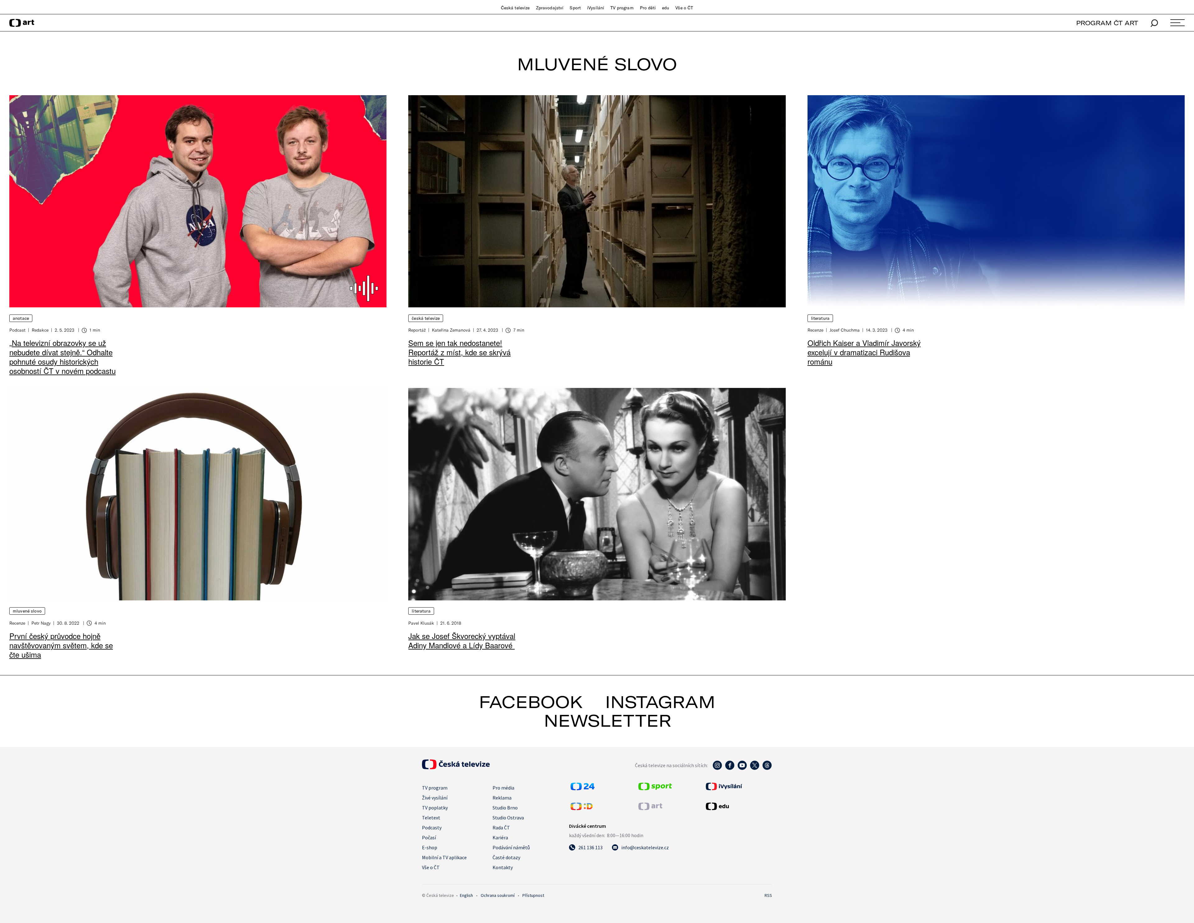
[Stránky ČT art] (650, 808)
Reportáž (417, 330)
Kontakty (503, 867)
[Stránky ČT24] (583, 788)
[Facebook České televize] (730, 768)
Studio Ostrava (508, 817)
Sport (575, 8)
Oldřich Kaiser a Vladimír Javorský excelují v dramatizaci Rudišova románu (864, 352)
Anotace (21, 318)
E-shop (429, 847)
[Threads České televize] (767, 768)
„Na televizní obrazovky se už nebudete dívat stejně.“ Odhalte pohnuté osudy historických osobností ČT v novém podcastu (62, 356)
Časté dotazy (506, 857)
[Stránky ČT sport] (655, 788)
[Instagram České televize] (717, 768)
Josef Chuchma (845, 330)
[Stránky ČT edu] (738, 806)
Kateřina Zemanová (451, 330)
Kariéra (500, 837)
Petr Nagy (41, 623)
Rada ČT (501, 827)
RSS (768, 895)
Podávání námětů (511, 847)
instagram (660, 701)
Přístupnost (533, 895)
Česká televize (515, 8)
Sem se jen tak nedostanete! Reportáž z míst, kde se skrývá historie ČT (459, 352)
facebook (531, 701)
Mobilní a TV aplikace (444, 857)
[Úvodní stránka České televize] (456, 767)
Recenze (815, 330)
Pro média (503, 788)
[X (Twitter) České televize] (755, 768)
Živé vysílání (434, 798)
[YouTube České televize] (742, 768)
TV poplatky (435, 807)
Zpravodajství (550, 8)
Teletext (431, 817)
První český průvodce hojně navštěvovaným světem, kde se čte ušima (61, 645)
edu (665, 8)
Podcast (17, 330)
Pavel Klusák (421, 623)
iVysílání (595, 8)
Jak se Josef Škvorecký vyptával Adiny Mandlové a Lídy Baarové (461, 640)
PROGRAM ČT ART (1107, 23)
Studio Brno (505, 807)
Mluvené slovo (27, 611)
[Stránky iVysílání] (738, 786)
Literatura (820, 318)
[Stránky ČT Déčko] (582, 808)
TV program (621, 8)
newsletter (607, 720)
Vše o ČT (684, 8)
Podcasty (432, 827)
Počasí (429, 837)
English (466, 895)
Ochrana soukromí (498, 895)
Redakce (40, 330)
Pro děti (648, 8)
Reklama (502, 798)
